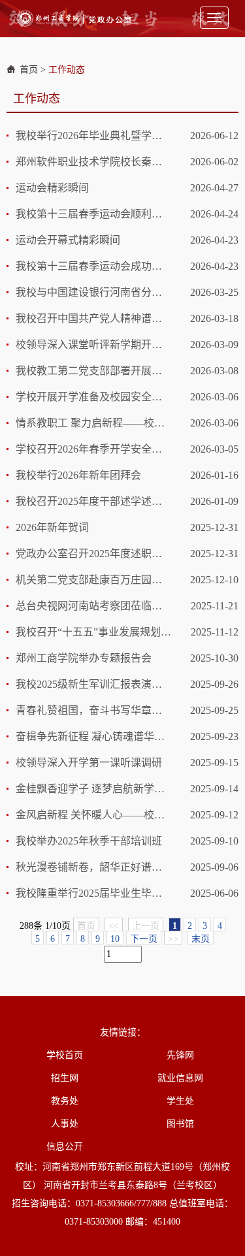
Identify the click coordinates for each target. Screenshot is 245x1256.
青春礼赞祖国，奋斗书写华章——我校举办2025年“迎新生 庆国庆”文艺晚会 (94, 710)
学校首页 (64, 1055)
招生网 (64, 1078)
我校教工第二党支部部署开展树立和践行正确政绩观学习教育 (94, 370)
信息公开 (64, 1146)
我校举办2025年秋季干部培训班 (89, 840)
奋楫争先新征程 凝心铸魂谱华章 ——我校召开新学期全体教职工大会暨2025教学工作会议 (94, 736)
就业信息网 (180, 1078)
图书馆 (180, 1124)
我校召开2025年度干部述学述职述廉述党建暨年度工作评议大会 (94, 501)
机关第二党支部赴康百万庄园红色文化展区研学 (94, 579)
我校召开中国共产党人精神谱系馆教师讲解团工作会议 (94, 318)
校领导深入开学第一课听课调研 (89, 762)
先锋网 (180, 1055)
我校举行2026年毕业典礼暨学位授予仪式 (94, 135)
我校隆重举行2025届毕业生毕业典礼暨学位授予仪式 (94, 893)
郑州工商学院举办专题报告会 (84, 658)
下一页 (143, 939)
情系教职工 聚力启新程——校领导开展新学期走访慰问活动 (94, 422)
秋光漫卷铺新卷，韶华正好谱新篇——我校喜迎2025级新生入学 (94, 867)
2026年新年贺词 (52, 527)
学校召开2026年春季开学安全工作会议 (94, 449)
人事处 (64, 1124)
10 (115, 939)
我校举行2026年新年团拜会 (78, 475)
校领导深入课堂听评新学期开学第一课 (94, 344)
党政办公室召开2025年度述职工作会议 (94, 553)
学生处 (180, 1101)
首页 (29, 69)
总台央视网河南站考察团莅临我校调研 (94, 605)
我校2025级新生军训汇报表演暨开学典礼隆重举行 (94, 684)
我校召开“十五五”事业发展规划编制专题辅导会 (94, 631)
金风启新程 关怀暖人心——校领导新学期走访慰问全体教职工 (94, 814)
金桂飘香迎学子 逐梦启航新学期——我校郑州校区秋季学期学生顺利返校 (94, 788)
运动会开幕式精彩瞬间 (68, 240)
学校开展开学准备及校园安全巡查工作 (94, 396)
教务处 (64, 1101)
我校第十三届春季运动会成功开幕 (94, 266)
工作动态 (66, 69)
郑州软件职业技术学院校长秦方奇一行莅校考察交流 (94, 161)
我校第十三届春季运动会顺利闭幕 (94, 213)
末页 (200, 939)
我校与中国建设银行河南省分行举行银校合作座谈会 (94, 292)
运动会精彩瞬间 (52, 187)
